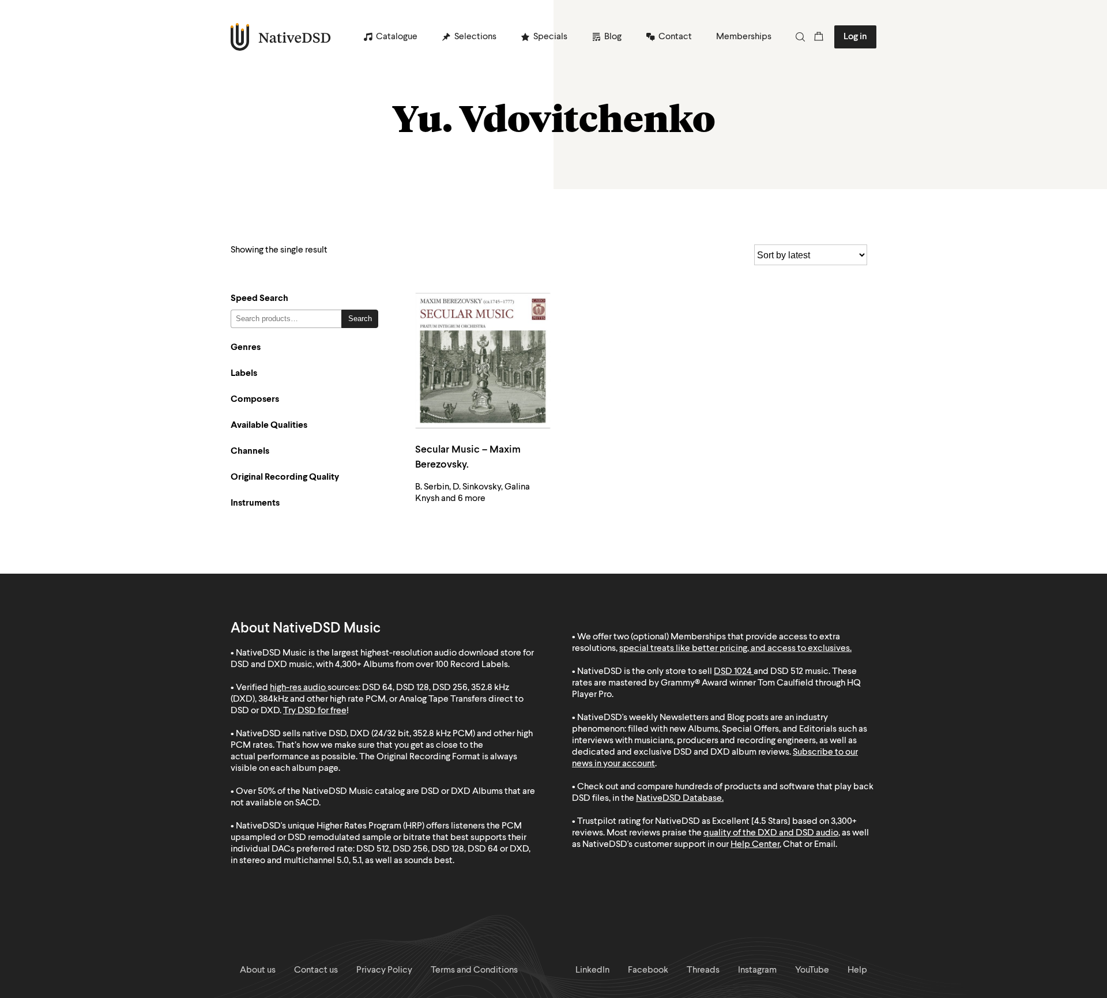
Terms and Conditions (474, 970)
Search (360, 318)
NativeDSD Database (679, 798)
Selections (475, 37)
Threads (703, 970)
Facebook (648, 970)
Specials (550, 37)
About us (258, 970)
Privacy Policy (384, 970)
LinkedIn (592, 970)
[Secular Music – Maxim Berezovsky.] (483, 360)
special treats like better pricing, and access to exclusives (734, 648)
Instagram (757, 970)
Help (857, 970)
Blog (613, 37)
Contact (675, 37)
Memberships (743, 37)
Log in (855, 37)
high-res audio (298, 687)
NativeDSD (281, 37)
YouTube (812, 970)
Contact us (316, 970)
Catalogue (396, 37)
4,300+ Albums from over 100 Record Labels (421, 664)
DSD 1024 (733, 671)
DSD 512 (786, 671)
